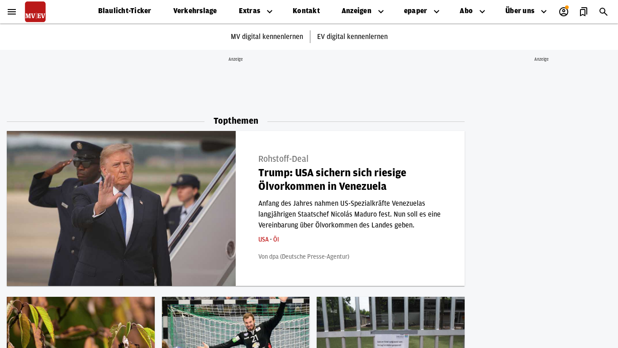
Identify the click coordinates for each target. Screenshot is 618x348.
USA (264, 240)
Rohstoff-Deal (283, 159)
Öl (276, 240)
